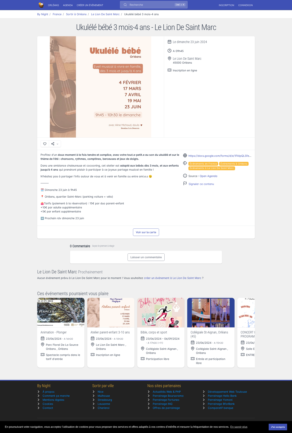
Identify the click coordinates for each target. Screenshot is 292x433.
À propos (48, 391)
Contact (48, 408)
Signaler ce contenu (201, 184)
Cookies (48, 403)
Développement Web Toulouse (227, 391)
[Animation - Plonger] (60, 312)
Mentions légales (53, 399)
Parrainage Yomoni (220, 399)
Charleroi (104, 408)
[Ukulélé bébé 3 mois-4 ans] (100, 87)
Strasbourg (105, 399)
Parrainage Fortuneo (166, 399)
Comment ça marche (56, 395)
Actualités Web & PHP (167, 391)
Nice (100, 391)
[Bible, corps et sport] (161, 312)
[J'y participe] (45, 143)
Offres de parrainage (166, 408)
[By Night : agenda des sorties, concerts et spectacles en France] (41, 5)
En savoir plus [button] (238, 426)
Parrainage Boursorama (168, 395)
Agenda (68, 5)
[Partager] (55, 143)
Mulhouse (104, 395)
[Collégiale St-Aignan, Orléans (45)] (211, 312)
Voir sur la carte (146, 232)
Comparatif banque (220, 408)
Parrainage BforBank (221, 403)
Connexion (245, 5)
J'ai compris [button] (278, 427)
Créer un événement (90, 5)
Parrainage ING (163, 403)
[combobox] (154, 5)
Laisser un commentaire (146, 257)
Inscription (226, 5)
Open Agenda (208, 176)
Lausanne (104, 403)
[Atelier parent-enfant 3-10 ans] (111, 312)
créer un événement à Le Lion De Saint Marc (172, 278)
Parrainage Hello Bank (222, 395)
